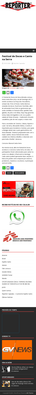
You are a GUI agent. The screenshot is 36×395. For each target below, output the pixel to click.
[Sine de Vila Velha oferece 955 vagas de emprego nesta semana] (6, 386)
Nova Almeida (19, 173)
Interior (4, 265)
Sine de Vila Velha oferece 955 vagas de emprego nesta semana (22, 382)
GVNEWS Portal (7, 275)
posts (4, 287)
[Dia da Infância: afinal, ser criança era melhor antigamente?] (6, 371)
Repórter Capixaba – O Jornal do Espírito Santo (17, 294)
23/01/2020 (7, 63)
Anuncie (4, 255)
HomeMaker (12, 88)
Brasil (4, 259)
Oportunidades (8, 377)
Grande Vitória (6, 272)
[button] (33, 50)
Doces (9, 173)
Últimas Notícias (7, 297)
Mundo (4, 278)
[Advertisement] (18, 30)
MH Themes (30, 393)
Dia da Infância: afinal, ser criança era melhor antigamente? (22, 368)
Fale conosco (6, 268)
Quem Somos (6, 291)
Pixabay (21, 88)
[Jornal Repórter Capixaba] (18, 10)
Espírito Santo (6, 262)
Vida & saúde (7, 362)
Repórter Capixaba (19, 63)
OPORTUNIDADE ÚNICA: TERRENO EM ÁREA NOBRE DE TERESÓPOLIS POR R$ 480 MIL (17, 283)
